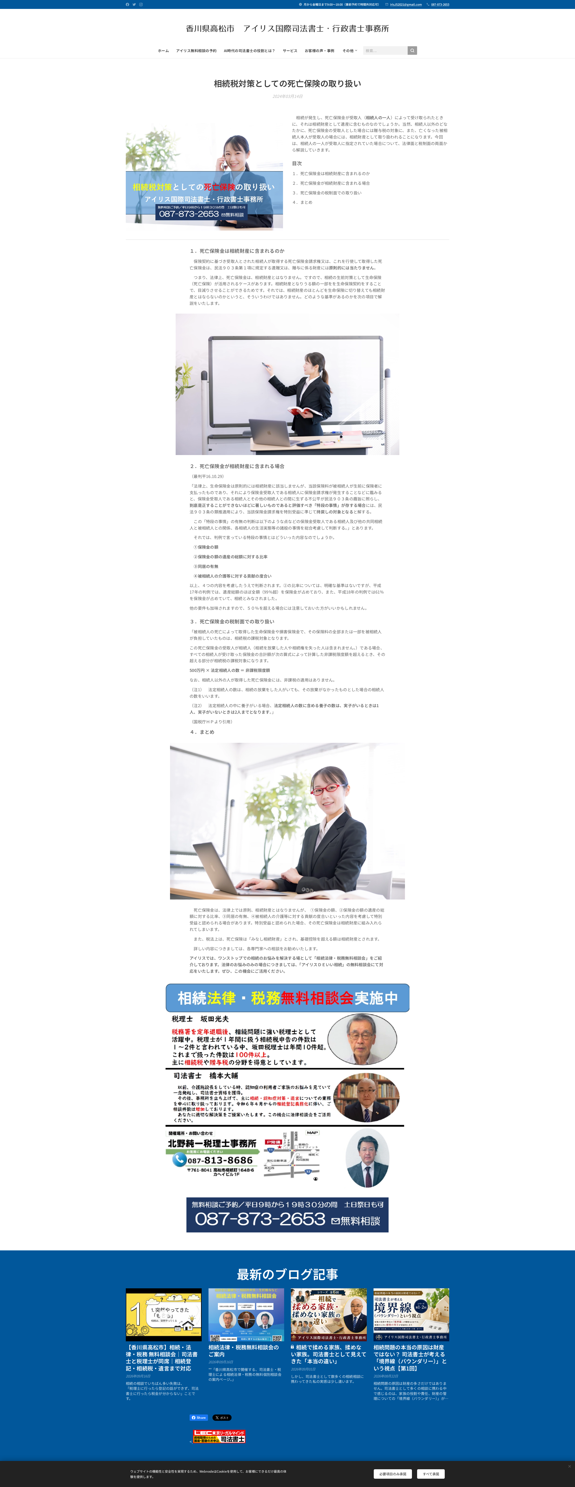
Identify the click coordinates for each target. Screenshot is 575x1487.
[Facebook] (127, 4)
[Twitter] (134, 4)
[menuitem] (165, 50)
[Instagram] (141, 4)
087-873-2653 (440, 4)
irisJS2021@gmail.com (406, 4)
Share (201, 1417)
